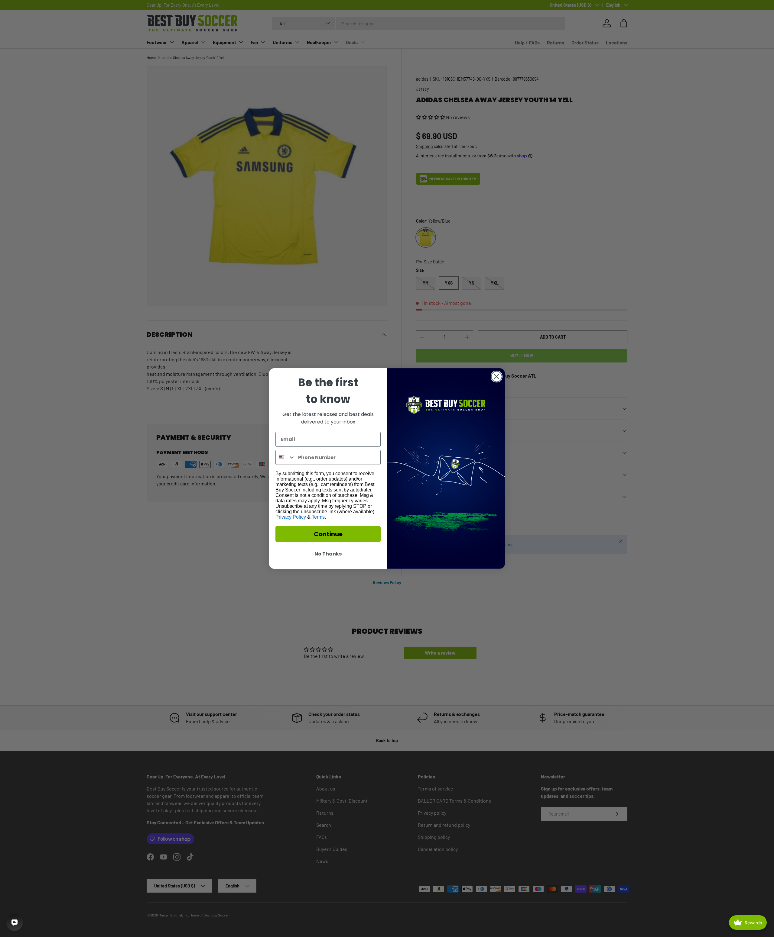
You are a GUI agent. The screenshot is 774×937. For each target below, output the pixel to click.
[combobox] (285, 457)
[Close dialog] (496, 376)
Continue (328, 534)
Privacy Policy (290, 517)
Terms (318, 517)
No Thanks (328, 553)
